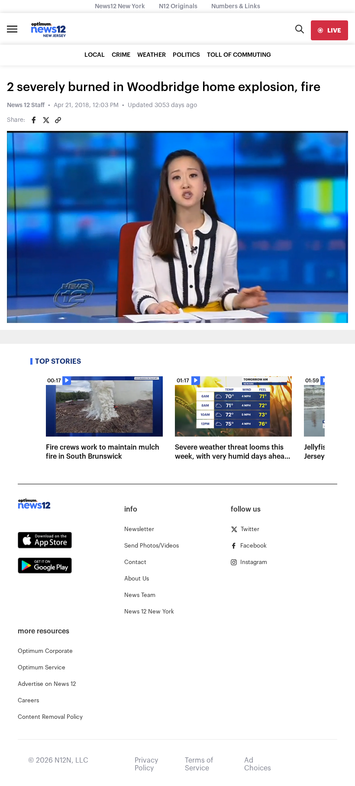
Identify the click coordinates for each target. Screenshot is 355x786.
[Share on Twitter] (45, 120)
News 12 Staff (26, 105)
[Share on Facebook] (33, 120)
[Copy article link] (58, 120)
